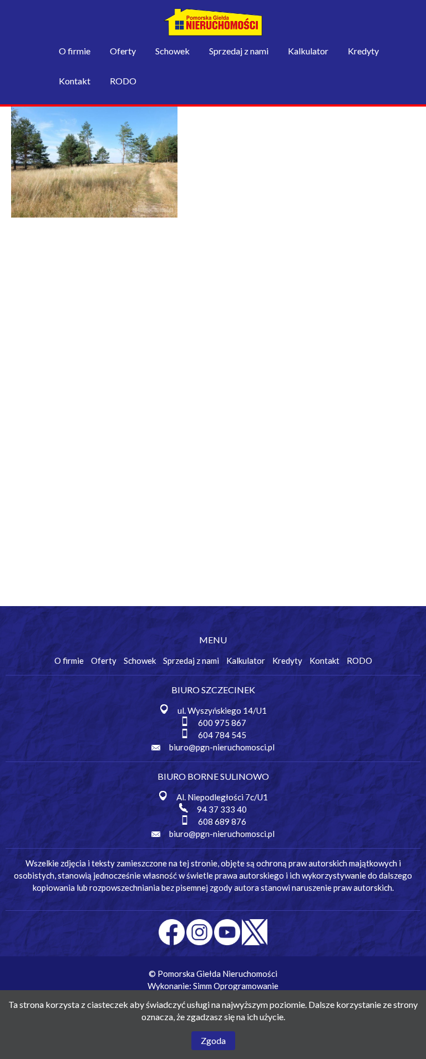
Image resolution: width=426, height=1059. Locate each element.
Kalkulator (308, 51)
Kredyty (363, 51)
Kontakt (74, 80)
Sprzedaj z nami (238, 51)
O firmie (74, 51)
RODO (123, 80)
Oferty (123, 51)
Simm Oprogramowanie (235, 986)
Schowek (172, 51)
